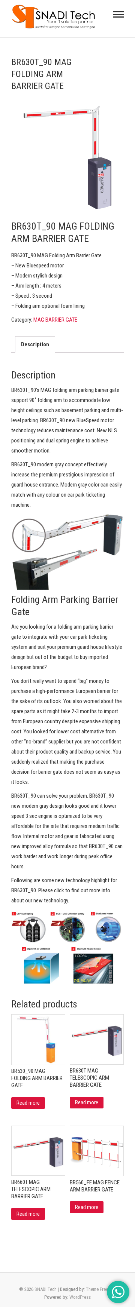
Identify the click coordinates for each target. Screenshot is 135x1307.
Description (35, 344)
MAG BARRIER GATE (55, 319)
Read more (28, 1103)
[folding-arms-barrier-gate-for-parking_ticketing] (67, 156)
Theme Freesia (100, 1289)
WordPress (80, 1297)
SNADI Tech (45, 1289)
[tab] (35, 344)
